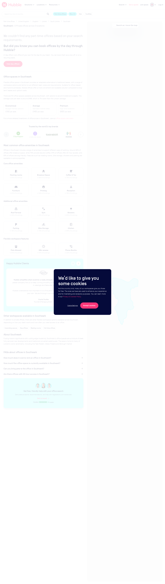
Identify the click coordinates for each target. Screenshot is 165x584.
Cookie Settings (72, 305)
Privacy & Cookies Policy (72, 297)
